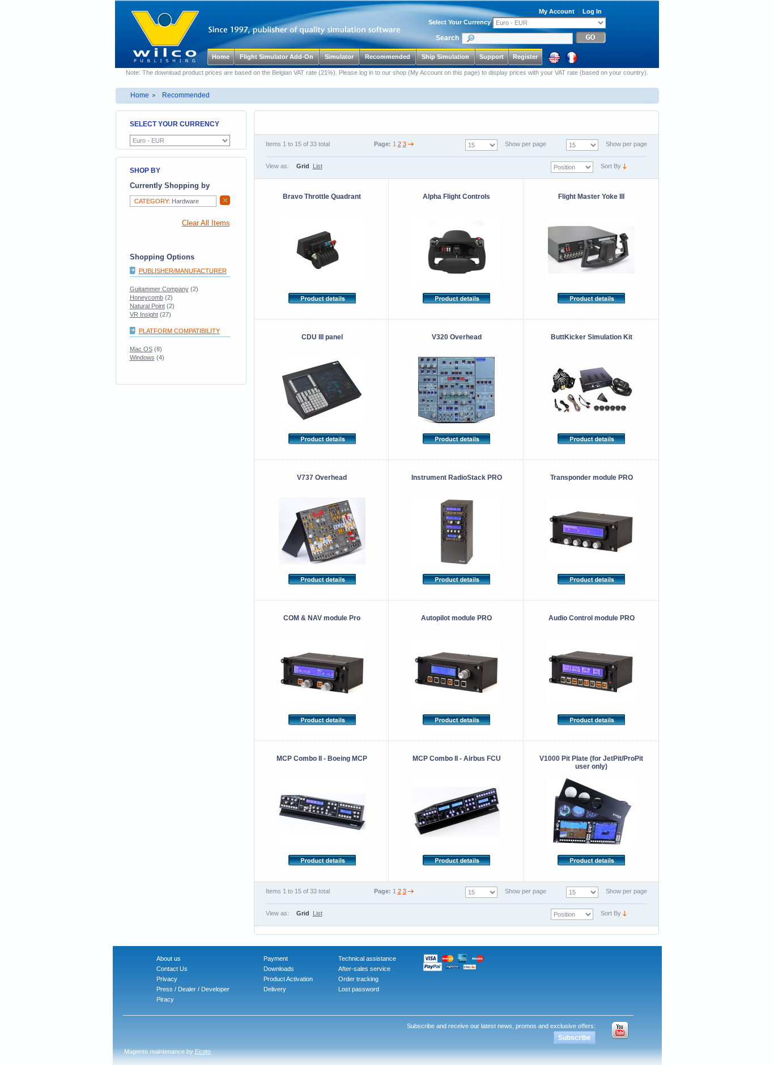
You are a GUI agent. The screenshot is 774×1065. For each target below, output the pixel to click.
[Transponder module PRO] (591, 530)
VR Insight (144, 314)
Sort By (611, 166)
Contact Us (172, 968)
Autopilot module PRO (456, 618)
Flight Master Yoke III (591, 197)
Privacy (166, 978)
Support (491, 56)
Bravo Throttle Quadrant (322, 197)
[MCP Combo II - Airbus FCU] (456, 811)
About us (168, 958)
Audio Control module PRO (591, 618)
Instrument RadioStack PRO (456, 478)
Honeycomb (146, 297)
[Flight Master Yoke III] (591, 249)
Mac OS (141, 349)
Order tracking (358, 978)
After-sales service (364, 968)
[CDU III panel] (322, 390)
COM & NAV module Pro (321, 618)
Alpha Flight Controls (456, 197)
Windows (142, 357)
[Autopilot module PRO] (456, 671)
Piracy (165, 999)
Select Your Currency (459, 22)
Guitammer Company (159, 289)
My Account (557, 11)
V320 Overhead (457, 337)
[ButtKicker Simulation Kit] (591, 390)
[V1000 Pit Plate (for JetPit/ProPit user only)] (591, 811)
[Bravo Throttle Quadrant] (322, 249)
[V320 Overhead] (456, 390)
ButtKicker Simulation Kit (591, 337)
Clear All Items (206, 223)
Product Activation (288, 978)
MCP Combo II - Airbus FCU (456, 758)
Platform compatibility (179, 330)
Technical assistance (367, 958)
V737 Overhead (322, 478)
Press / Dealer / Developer (192, 989)
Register (525, 56)
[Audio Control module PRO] (591, 671)
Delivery (274, 989)
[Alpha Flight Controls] (456, 249)
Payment (275, 958)
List (317, 166)
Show (613, 143)
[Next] (411, 143)
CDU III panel (322, 337)
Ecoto (203, 1051)
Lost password (358, 989)
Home (220, 56)
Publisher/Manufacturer (183, 270)
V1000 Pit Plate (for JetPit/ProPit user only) (591, 762)
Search (447, 38)
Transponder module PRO (591, 478)
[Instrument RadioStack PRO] (456, 530)
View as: (277, 166)
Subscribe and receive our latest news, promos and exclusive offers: (501, 1026)
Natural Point (147, 306)
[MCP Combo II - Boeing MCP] (322, 811)
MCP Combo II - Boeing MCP (322, 758)
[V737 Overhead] (322, 530)
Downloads (278, 968)
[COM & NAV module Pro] (322, 671)
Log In (592, 11)
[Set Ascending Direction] (625, 166)
